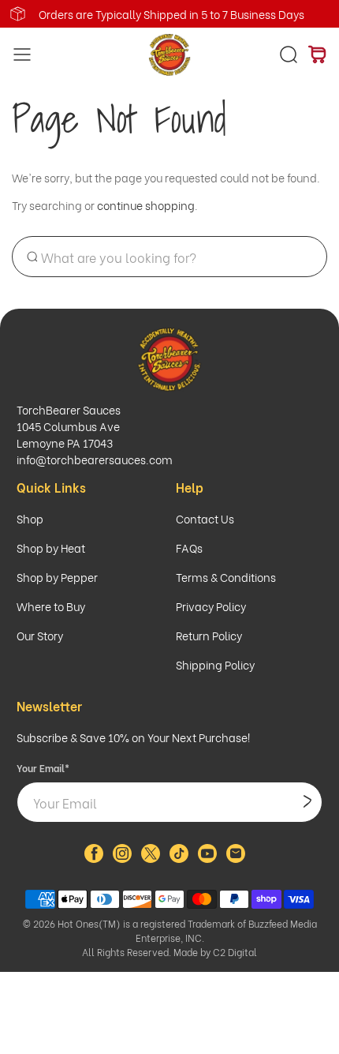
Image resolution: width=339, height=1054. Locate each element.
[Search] (288, 54)
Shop (30, 518)
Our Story (40, 635)
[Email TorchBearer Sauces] (235, 858)
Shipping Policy (215, 664)
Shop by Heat (51, 547)
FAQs (189, 547)
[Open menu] (17, 55)
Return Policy (209, 635)
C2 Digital (235, 951)
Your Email (43, 768)
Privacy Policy (211, 606)
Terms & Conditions (226, 576)
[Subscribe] (307, 802)
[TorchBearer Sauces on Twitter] (150, 858)
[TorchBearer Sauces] (170, 55)
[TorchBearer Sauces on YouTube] (207, 858)
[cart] (316, 54)
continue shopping (146, 205)
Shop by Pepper (57, 576)
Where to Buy (51, 606)
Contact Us (205, 518)
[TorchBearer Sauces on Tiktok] (179, 858)
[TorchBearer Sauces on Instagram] (122, 858)
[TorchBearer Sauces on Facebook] (93, 858)
